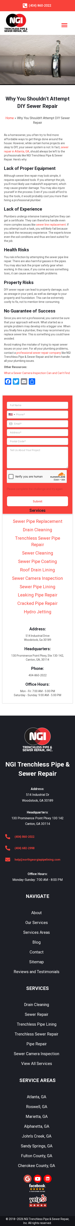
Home (9, 118)
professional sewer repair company (38, 352)
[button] (28, 1179)
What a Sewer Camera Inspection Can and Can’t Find (37, 373)
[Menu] (64, 25)
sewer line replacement (51, 224)
